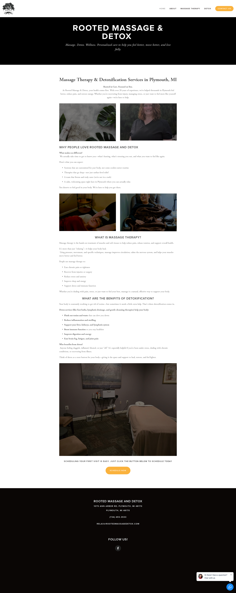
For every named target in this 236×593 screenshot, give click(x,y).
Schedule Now (118, 470)
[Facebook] (118, 548)
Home (162, 8)
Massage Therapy (190, 8)
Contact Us (224, 8)
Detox (207, 8)
